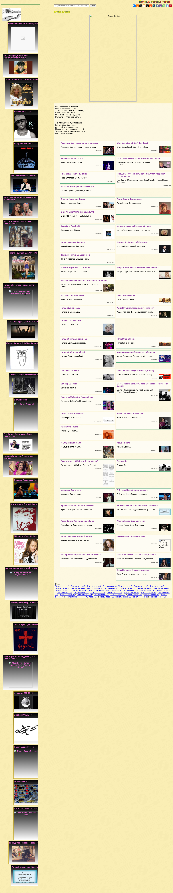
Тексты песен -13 (144, 588)
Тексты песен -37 (89, 597)
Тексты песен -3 (94, 586)
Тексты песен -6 (141, 586)
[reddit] (150, 5)
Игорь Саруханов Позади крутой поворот (136, 352)
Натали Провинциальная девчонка (77, 186)
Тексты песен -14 (161, 588)
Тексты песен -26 (131, 593)
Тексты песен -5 (125, 586)
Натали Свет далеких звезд (74, 339)
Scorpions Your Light (70, 226)
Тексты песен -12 (127, 588)
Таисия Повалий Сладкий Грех (75, 255)
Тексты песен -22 (64, 593)
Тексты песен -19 (130, 590)
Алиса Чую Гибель (69, 427)
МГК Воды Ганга (21, 781)
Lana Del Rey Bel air (126, 295)
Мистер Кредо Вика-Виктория (131, 521)
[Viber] (160, 5)
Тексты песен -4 (110, 586)
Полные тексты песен (156, 1)
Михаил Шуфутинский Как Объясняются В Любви (16, 57)
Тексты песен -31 (101, 595)
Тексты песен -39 (123, 597)
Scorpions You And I (23, 144)
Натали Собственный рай (73, 352)
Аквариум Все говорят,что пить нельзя (79, 143)
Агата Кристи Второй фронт (24, 504)
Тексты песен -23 (81, 593)
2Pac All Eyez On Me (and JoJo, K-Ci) (77, 212)
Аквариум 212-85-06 (23, 693)
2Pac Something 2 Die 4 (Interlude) (132, 143)
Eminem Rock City (22, 112)
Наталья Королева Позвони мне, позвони (136, 555)
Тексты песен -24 (97, 593)
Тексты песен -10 (94, 588)
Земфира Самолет (23, 715)
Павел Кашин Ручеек (24, 747)
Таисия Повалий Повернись (24, 176)
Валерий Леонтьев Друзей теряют (21, 568)
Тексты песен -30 (84, 595)
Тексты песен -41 (157, 597)
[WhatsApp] (163, 5)
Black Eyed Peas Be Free (25, 808)
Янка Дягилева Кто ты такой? (75, 174)
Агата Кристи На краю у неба (24, 603)
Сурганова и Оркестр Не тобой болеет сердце (138, 158)
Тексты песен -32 (117, 595)
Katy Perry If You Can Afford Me (24, 253)
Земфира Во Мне (69, 384)
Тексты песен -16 (79, 590)
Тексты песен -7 (157, 586)
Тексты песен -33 (134, 595)
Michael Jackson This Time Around (22, 343)
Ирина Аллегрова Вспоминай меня (77, 506)
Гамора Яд (122, 461)
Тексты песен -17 (96, 590)
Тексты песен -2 (78, 586)
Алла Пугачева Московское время (133, 570)
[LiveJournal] (154, 5)
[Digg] (147, 5)
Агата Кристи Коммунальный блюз (77, 521)
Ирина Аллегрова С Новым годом (22, 80)
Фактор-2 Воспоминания (72, 295)
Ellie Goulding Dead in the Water (131, 536)
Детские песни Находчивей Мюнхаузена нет (138, 506)
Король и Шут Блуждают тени (24, 375)
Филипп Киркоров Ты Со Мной (75, 268)
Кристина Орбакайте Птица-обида (77, 397)
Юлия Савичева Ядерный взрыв (76, 536)
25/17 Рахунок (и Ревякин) (26, 625)
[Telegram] (167, 5)
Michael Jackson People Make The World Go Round (84, 281)
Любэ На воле (123, 443)
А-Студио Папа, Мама (71, 443)
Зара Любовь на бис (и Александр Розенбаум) (20, 198)
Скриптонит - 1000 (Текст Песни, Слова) (79, 461)
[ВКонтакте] (134, 5)
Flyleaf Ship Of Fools (126, 339)
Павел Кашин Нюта (70, 371)
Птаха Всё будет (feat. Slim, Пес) (23, 322)
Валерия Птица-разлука (25, 480)
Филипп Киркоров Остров (73, 199)
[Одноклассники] (137, 5)
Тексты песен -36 (73, 597)
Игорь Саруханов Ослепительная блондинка (138, 268)
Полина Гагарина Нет (71, 321)
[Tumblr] (157, 5)
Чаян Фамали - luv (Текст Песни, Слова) (135, 371)
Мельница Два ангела (71, 490)
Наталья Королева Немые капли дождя (19, 286)
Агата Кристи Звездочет (72, 414)
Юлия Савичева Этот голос (130, 414)
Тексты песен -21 (163, 590)
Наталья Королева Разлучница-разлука (19, 457)
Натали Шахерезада (70, 308)
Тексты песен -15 (62, 590)
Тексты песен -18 (113, 590)
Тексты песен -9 (78, 588)
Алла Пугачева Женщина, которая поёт (135, 308)
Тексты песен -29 (67, 595)
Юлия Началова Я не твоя (73, 242)
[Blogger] (144, 5)
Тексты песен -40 (140, 597)
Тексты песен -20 (146, 590)
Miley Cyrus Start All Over (25, 536)
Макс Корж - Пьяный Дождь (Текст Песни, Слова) (20, 658)
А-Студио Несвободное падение (132, 490)
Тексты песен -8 (62, 588)
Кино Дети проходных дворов (23, 843)
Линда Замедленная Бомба (25, 867)
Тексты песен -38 (106, 597)
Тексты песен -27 (148, 593)
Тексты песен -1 (62, 586)
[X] (140, 5)
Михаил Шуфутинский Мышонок (132, 242)
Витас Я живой (21, 400)
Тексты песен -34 (151, 595)
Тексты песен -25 (114, 593)
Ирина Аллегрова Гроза (72, 158)
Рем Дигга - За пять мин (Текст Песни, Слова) (18, 435)
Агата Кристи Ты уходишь (129, 199)
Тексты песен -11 (111, 588)
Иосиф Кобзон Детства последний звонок (81, 555)
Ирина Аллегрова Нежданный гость (134, 226)
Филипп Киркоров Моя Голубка (23, 24)
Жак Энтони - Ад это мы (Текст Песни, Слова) (18, 222)
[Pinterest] (170, 5)
